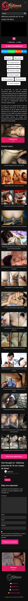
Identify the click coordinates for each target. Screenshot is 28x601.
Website (3, 525)
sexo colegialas (8, 79)
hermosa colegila (14, 71)
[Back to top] (25, 597)
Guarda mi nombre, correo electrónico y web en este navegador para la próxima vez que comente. (13, 535)
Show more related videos (14, 456)
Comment (3, 496)
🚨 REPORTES (14, 586)
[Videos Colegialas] (11, 6)
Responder (7, 480)
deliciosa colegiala (14, 66)
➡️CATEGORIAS (14, 590)
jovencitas (19, 58)
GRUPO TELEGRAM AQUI (15, 46)
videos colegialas (14, 83)
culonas (9, 58)
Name (3, 515)
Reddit (19, 51)
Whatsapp (12, 51)
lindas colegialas (14, 75)
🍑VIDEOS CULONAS (14, 593)
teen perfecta (21, 79)
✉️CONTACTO (14, 583)
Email (3, 520)
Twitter (5, 51)
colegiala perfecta (14, 62)
